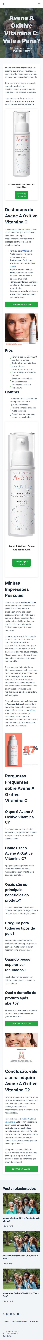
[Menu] (39, 4)
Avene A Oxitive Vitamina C (19, 229)
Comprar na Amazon (21, 304)
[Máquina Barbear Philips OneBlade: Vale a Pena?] (21, 1203)
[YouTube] (18, 1314)
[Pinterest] (14, 1314)
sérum (32, 710)
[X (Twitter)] (7, 1314)
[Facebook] (3, 1314)
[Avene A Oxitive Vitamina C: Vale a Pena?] (21, 329)
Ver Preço (21, 195)
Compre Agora (21, 562)
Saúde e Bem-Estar (21, 51)
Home (7, 1321)
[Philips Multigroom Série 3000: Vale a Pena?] (21, 1241)
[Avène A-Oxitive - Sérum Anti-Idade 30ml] (21, 143)
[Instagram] (11, 1314)
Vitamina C (27, 251)
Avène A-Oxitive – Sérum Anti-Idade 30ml (21, 185)
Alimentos (34, 1321)
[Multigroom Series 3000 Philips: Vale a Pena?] (21, 1279)
